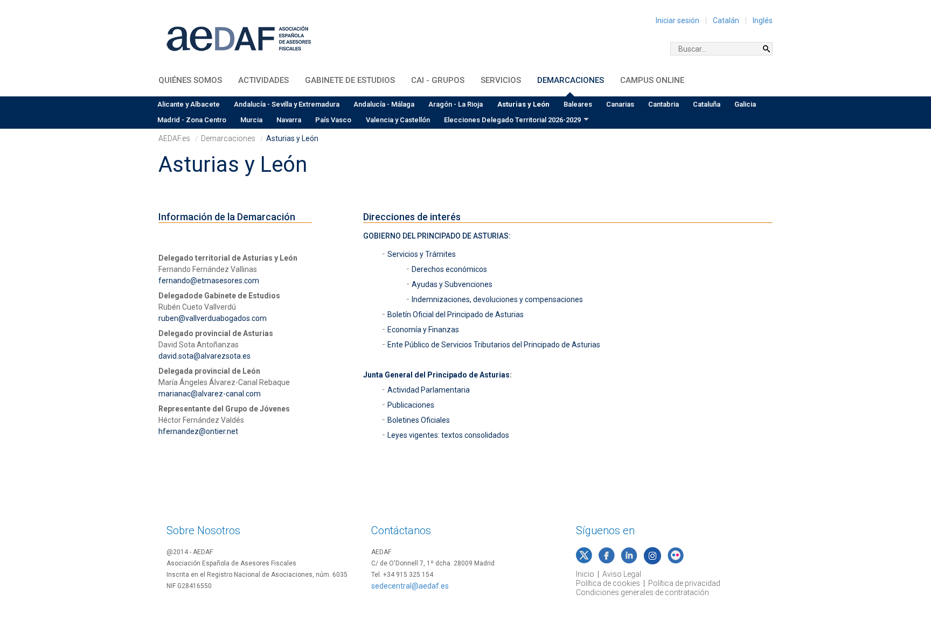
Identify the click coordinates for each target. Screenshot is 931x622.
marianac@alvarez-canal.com (209, 393)
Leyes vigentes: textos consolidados (449, 435)
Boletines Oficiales (419, 420)
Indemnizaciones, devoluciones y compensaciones (497, 299)
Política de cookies (608, 583)
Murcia (251, 120)
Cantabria (663, 104)
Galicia (745, 104)
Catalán (726, 20)
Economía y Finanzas (424, 329)
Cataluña (706, 104)
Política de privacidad (684, 583)
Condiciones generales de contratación (642, 592)
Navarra (288, 120)
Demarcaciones (570, 80)
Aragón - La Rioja (455, 104)
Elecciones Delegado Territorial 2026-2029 (512, 120)
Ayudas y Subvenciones (452, 284)
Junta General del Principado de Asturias (436, 375)
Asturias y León (523, 104)
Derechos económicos (449, 269)
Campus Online (652, 80)
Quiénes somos (190, 80)
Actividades (263, 80)
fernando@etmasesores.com (208, 280)
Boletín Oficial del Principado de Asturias (455, 314)
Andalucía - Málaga (383, 104)
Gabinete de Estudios (350, 80)
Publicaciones (410, 405)
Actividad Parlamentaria (429, 390)
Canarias (620, 104)
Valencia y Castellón (398, 120)
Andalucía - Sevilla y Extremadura (286, 104)
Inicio (585, 574)
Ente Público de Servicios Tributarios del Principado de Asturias (494, 344)
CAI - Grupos (437, 80)
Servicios (501, 80)
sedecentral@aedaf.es (410, 586)
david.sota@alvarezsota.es (204, 356)
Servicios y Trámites (422, 254)
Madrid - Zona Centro (191, 120)
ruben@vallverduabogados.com (212, 318)
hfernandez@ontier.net (198, 431)
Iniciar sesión (677, 20)
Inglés (763, 20)
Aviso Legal (621, 574)
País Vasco (333, 120)
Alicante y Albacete (188, 104)
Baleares (578, 104)
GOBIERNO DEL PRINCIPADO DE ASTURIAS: (437, 236)
